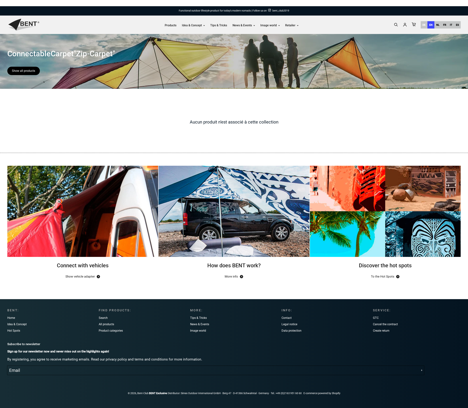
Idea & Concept (192, 25)
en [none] (431, 24)
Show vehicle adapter (80, 276)
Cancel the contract (385, 324)
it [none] (451, 24)
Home (11, 318)
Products (170, 25)
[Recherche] (396, 24)
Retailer (290, 25)
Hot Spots (13, 330)
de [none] (424, 24)
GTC (376, 318)
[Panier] (414, 24)
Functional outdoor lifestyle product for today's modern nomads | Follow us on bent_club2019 (234, 10)
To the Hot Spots (382, 276)
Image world (269, 25)
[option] (424, 24)
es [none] (457, 24)
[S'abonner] (421, 370)
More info (231, 276)
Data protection (291, 330)
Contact (287, 318)
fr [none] (444, 24)
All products (106, 324)
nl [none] (437, 24)
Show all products (23, 71)
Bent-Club (142, 393)
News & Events (243, 25)
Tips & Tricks (218, 25)
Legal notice (289, 324)
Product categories (111, 330)
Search (103, 318)
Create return (381, 330)
